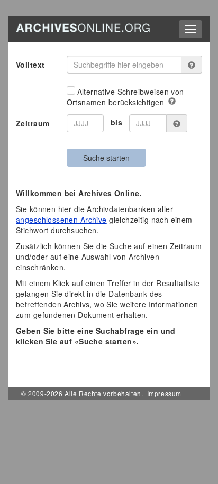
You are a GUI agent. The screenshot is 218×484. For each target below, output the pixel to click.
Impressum (164, 393)
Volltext (30, 64)
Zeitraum (32, 123)
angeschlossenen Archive (61, 219)
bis (116, 122)
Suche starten (106, 157)
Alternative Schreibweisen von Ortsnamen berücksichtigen (125, 96)
